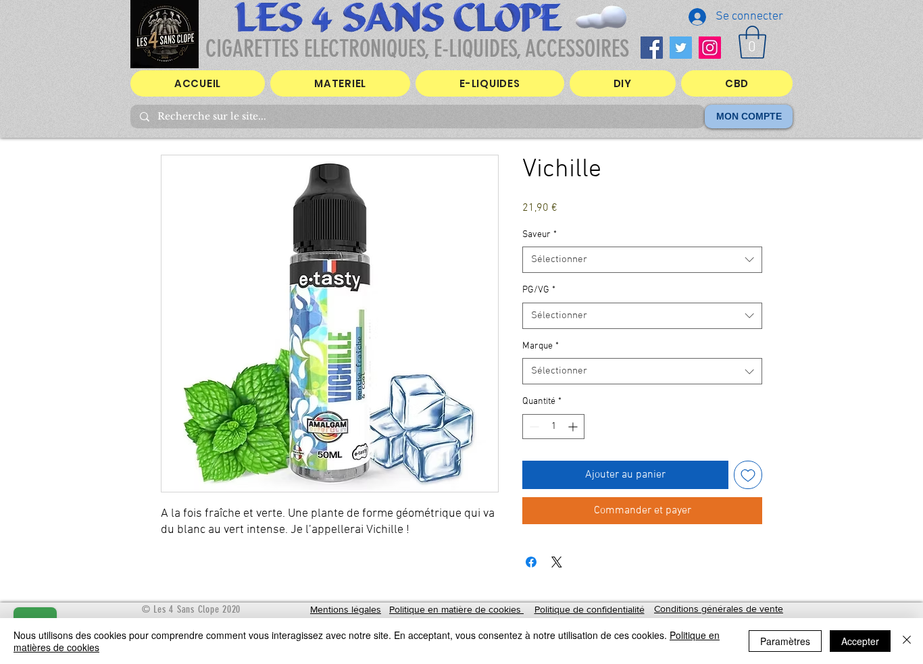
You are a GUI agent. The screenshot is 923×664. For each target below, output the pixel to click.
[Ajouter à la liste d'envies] (748, 475)
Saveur (539, 234)
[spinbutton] (553, 426)
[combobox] (642, 260)
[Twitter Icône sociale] (681, 47)
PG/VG (538, 290)
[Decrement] (532, 426)
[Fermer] (907, 641)
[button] (752, 42)
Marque (540, 346)
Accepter (860, 641)
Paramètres (785, 641)
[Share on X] (557, 562)
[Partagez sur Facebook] (531, 562)
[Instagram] (710, 47)
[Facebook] (652, 47)
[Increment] (574, 426)
